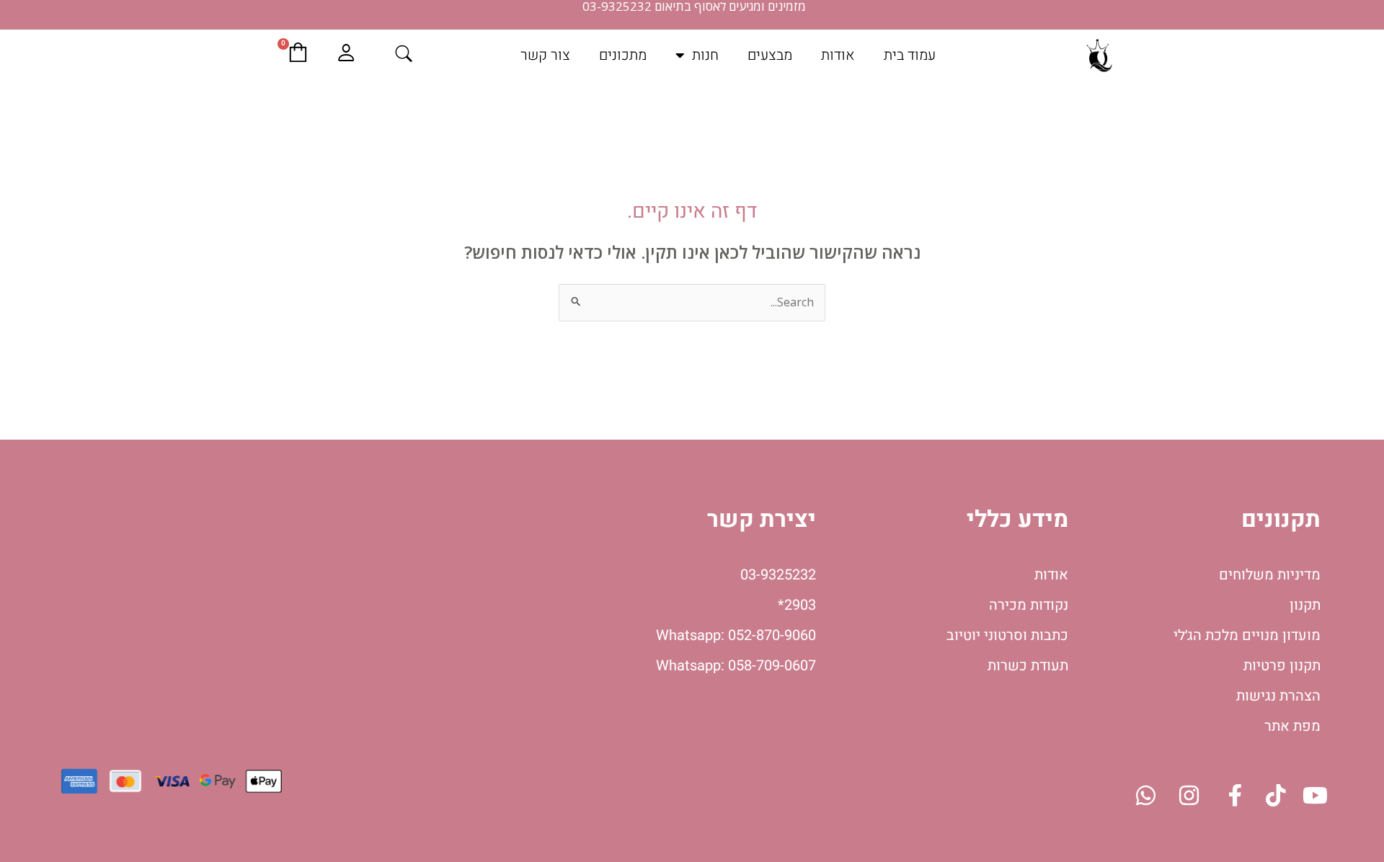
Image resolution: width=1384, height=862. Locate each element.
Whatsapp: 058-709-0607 (736, 665)
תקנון (1305, 605)
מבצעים (770, 55)
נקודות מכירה (1028, 605)
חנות (705, 55)
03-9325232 (778, 574)
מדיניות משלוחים (1270, 574)
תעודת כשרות (1028, 665)
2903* (797, 605)
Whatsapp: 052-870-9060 (736, 635)
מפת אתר (1292, 726)
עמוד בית (910, 55)
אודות (838, 55)
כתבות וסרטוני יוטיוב (1007, 635)
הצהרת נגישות (1278, 695)
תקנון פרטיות (1282, 665)
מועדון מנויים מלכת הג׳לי (1247, 635)
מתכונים (623, 55)
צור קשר (545, 55)
